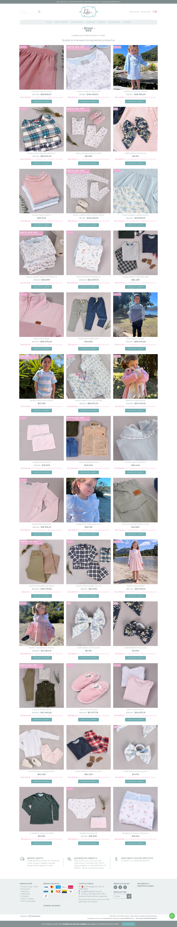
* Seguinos (24, 891)
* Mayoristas (25, 894)
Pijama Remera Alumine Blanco (41, 771)
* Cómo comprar (27, 899)
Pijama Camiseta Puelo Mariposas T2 (41, 277)
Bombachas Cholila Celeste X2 (135, 833)
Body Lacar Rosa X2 (135, 709)
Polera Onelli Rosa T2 (41, 215)
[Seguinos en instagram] (115, 887)
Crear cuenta (134, 12)
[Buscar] (39, 12)
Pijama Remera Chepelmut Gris (135, 277)
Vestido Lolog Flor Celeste (135, 91)
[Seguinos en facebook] (120, 887)
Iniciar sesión (145, 12)
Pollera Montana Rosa (42, 91)
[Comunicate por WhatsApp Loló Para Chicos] (172, 916)
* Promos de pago (27, 901)
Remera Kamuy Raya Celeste (41, 400)
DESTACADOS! (77, 22)
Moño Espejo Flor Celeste (88, 648)
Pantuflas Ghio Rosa (88, 709)
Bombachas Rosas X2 (41, 462)
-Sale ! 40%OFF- (61, 22)
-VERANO (127, 22)
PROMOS (101, 22)
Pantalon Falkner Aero (88, 339)
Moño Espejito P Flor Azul (135, 648)
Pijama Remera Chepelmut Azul (88, 771)
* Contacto (24, 896)
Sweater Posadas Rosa (135, 400)
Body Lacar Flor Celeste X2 (88, 277)
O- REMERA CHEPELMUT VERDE (42, 833)
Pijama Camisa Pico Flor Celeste (88, 400)
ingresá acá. (129, 918)
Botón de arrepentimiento (146, 918)
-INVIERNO (90, 22)
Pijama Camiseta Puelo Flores (88, 153)
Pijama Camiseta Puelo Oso (88, 91)
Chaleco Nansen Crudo (89, 462)
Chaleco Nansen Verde (41, 709)
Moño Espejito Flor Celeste (135, 771)
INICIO (49, 22)
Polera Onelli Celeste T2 (135, 462)
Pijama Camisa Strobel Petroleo (42, 153)
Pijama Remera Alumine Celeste (135, 215)
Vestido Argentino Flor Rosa (41, 648)
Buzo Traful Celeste (135, 339)
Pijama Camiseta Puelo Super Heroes (88, 215)
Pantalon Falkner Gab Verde (41, 586)
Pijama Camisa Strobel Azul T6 (88, 586)
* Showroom (25, 889)
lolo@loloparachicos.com (91, 891)
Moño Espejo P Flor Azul (135, 153)
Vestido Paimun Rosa (135, 586)
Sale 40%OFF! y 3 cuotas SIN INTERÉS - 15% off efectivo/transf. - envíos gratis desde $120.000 (88, 2)
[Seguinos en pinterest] (125, 887)
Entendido (128, 924)
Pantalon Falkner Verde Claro (135, 524)
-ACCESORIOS (114, 22)
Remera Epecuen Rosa (41, 524)
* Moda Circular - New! (29, 887)
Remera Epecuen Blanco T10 (88, 524)
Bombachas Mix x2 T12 (88, 833)
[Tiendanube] (30, 917)
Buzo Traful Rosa (41, 339)
